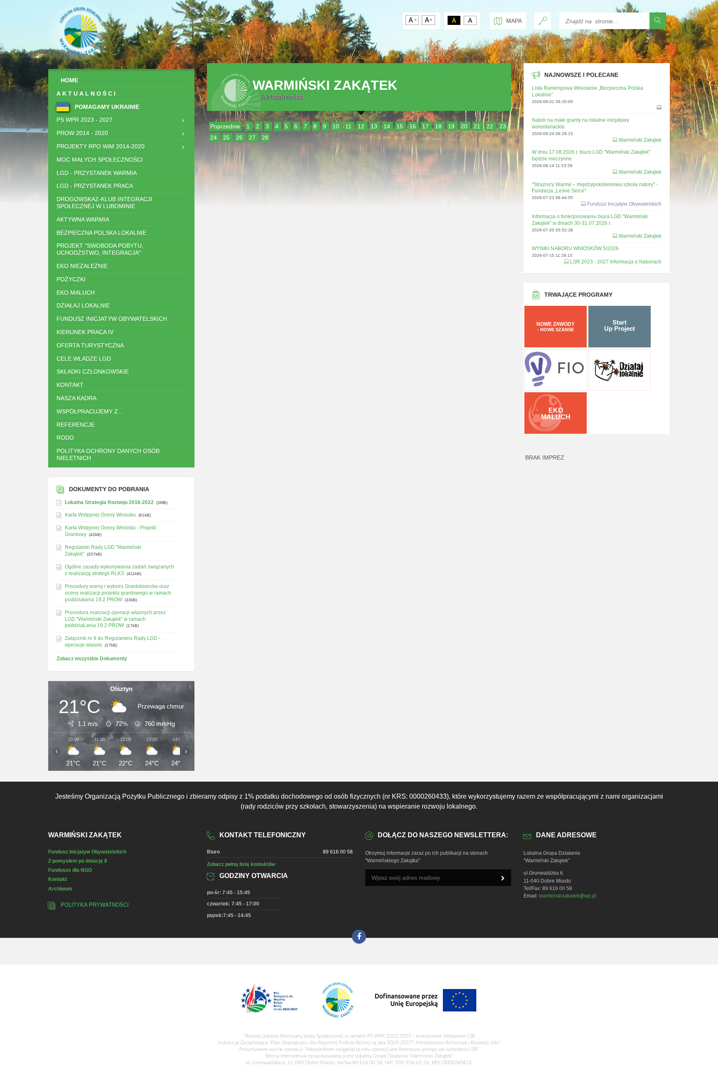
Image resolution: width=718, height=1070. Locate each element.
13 (375, 126)
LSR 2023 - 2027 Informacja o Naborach (615, 262)
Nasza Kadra (76, 398)
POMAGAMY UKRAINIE (106, 106)
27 (253, 137)
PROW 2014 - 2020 (82, 133)
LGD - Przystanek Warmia (97, 173)
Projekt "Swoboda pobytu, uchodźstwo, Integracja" (100, 249)
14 (388, 126)
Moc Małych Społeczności (100, 159)
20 (465, 126)
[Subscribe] (503, 878)
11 (349, 126)
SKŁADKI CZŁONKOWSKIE (93, 371)
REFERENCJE (76, 424)
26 (240, 137)
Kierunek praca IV (85, 332)
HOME (69, 80)
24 (214, 137)
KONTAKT (70, 384)
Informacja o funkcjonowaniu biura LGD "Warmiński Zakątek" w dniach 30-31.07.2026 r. (590, 220)
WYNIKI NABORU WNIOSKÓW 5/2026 (575, 248)
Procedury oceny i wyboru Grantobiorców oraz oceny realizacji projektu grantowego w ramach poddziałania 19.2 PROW (118, 593)
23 (502, 126)
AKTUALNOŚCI (87, 93)
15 (400, 126)
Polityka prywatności (95, 905)
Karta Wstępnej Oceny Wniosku (100, 515)
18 (439, 126)
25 (227, 137)
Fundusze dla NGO (70, 870)
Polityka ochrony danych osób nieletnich (108, 454)
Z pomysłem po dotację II (77, 861)
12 (362, 126)
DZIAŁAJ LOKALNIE (83, 305)
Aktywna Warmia (83, 219)
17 (426, 126)
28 (265, 137)
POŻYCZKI (71, 279)
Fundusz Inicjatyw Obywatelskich (112, 318)
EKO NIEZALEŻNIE (82, 266)
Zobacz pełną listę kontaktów (241, 864)
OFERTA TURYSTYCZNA (90, 345)
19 (452, 126)
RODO (65, 437)
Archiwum (60, 889)
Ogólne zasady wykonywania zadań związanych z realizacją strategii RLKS (119, 570)
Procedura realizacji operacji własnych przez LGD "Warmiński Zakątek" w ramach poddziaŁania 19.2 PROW (115, 619)
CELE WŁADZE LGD (84, 358)
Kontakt (57, 879)
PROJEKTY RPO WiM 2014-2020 (101, 146)
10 (336, 126)
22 (491, 126)
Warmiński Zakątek (640, 140)
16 (413, 126)
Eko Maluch (76, 292)
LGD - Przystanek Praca (95, 185)
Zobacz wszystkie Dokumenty (92, 659)
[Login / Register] (542, 20)
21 (478, 126)
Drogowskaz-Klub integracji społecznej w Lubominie (104, 202)
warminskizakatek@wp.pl (567, 896)
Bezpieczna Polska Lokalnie (101, 232)
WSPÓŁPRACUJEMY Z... (90, 411)
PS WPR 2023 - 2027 (85, 119)
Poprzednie (225, 126)
